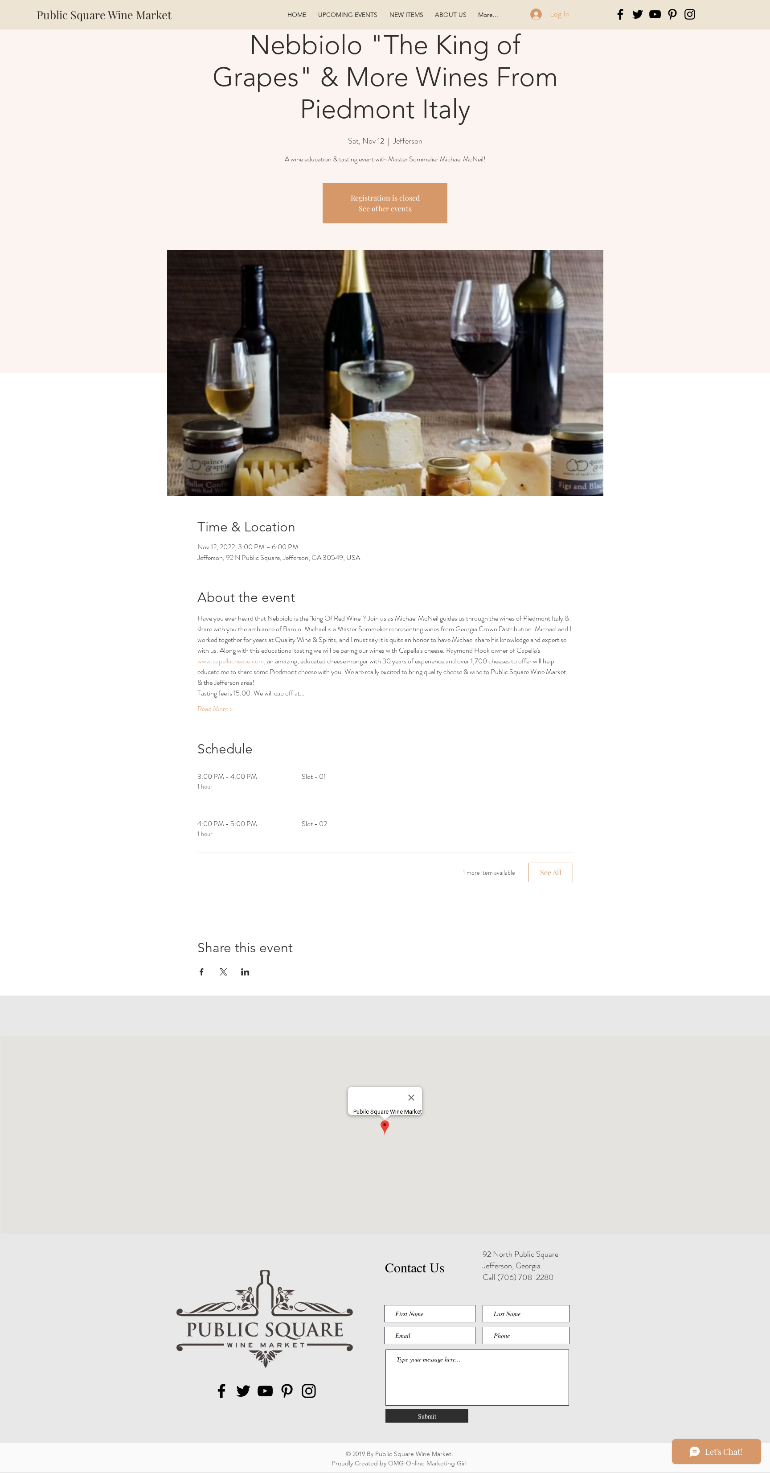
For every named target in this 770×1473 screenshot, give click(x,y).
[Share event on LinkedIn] (245, 971)
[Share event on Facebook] (201, 971)
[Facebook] (620, 14)
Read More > (215, 709)
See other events (385, 208)
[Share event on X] (223, 971)
